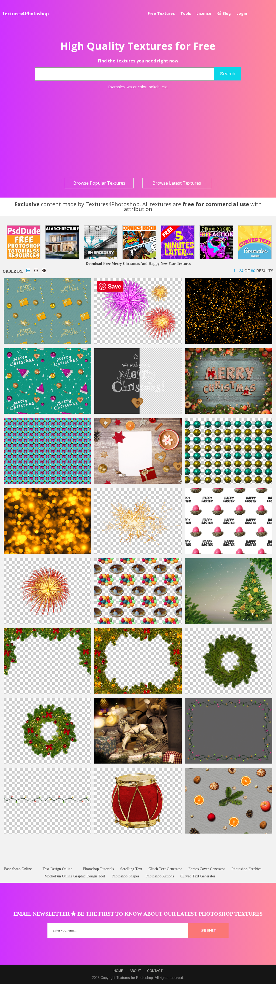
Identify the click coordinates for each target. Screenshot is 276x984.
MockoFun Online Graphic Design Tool (74, 876)
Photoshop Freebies (246, 869)
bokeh (154, 86)
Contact (155, 971)
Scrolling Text (131, 869)
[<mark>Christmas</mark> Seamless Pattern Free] (228, 832)
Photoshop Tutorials (98, 869)
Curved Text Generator (197, 876)
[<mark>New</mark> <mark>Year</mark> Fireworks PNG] (138, 342)
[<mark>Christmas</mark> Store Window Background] (138, 762)
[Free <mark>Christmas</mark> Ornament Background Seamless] (47, 482)
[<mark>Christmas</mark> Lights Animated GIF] (228, 762)
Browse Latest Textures (177, 183)
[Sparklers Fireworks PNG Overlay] (138, 552)
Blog (226, 13)
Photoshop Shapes (125, 876)
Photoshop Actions (160, 876)
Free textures (161, 13)
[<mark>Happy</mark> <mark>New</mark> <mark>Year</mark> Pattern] (47, 342)
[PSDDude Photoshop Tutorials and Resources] (23, 242)
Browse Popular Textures (99, 183)
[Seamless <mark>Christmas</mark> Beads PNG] (228, 482)
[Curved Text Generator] (255, 242)
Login (241, 13)
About (135, 971)
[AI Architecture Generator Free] (62, 242)
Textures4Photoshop (25, 13)
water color (137, 86)
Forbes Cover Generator (206, 869)
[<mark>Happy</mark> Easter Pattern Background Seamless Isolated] (138, 622)
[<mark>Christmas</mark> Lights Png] (47, 832)
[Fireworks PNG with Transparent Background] (47, 622)
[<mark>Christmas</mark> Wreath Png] (228, 692)
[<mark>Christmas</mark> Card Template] (228, 622)
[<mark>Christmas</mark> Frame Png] (47, 692)
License (203, 13)
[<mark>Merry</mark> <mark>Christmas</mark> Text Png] (138, 412)
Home (118, 971)
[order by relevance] (28, 270)
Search (227, 73)
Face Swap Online (18, 869)
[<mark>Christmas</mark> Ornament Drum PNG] (138, 832)
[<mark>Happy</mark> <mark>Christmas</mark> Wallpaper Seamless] (47, 412)
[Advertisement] (138, 133)
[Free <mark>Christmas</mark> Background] (138, 482)
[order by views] (44, 270)
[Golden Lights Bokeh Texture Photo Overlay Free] (47, 552)
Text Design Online (57, 869)
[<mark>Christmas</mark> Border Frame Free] (138, 692)
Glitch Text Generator (165, 869)
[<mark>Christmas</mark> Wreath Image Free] (47, 762)
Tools (185, 13)
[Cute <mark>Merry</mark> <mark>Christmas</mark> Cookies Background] (228, 412)
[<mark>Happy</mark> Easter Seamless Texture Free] (228, 552)
